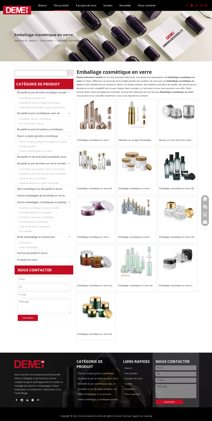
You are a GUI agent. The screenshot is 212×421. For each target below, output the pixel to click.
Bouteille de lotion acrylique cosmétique (40, 102)
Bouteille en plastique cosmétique (37, 217)
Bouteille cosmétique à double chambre (40, 207)
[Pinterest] (38, 400)
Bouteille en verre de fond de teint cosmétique (43, 173)
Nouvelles (125, 5)
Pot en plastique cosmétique (34, 221)
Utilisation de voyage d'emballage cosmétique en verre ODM (134, 140)
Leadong (147, 415)
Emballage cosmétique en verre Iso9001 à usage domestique (93, 140)
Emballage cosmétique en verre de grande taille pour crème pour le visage (94, 334)
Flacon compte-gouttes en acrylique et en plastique (45, 141)
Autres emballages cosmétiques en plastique (43, 202)
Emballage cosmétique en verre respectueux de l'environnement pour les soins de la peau (136, 188)
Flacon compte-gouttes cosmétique (37, 136)
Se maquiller (26, 231)
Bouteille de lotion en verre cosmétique (39, 183)
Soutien (107, 5)
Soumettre (28, 317)
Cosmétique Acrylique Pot (32, 98)
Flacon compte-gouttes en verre (36, 150)
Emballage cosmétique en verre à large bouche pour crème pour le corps (175, 285)
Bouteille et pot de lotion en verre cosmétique (43, 163)
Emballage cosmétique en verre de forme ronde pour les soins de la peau (137, 285)
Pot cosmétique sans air (32, 123)
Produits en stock (27, 259)
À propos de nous (86, 5)
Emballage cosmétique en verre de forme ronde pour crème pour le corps (94, 285)
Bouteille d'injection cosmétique (36, 212)
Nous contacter (147, 5)
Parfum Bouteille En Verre (32, 253)
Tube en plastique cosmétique (35, 226)
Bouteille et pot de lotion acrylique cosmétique (44, 92)
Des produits (61, 5)
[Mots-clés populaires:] (70, 73)
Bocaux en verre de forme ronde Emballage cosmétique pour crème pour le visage (176, 140)
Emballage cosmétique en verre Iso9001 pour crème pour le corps (135, 237)
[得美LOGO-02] (29, 364)
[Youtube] (201, 5)
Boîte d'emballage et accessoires (36, 237)
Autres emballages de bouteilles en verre (41, 195)
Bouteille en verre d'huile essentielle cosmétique (45, 156)
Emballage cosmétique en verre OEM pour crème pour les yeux (177, 237)
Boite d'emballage (29, 247)
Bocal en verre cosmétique (33, 178)
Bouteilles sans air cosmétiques (35, 118)
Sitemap (126, 415)
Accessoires (26, 242)
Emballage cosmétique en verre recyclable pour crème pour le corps (95, 237)
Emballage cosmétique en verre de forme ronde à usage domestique (94, 188)
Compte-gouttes (28, 146)
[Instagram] (206, 5)
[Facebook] (197, 5)
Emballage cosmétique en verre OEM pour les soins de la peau (177, 188)
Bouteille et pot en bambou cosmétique (40, 129)
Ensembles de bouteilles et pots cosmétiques (42, 107)
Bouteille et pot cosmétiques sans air (38, 113)
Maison (42, 5)
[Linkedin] (22, 400)
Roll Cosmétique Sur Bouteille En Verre (39, 189)
